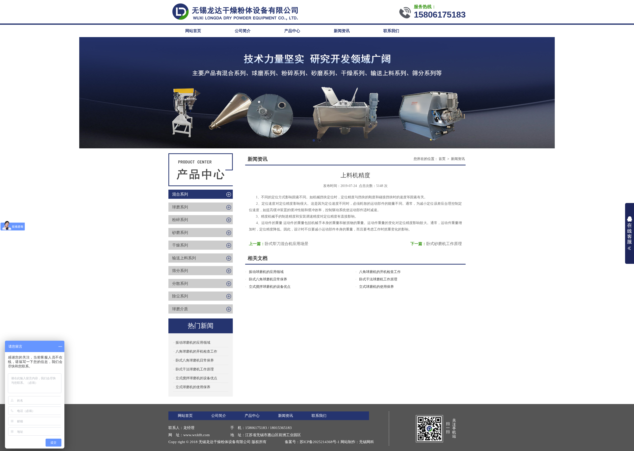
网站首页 (193, 31)
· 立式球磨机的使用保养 (191, 387)
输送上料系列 (184, 258)
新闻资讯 (342, 31)
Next (625, 92)
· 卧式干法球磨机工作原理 (193, 369)
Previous (8, 92)
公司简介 (243, 31)
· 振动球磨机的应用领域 (191, 342)
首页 (442, 159)
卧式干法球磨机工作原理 (378, 279)
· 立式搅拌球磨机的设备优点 (195, 378)
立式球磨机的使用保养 (376, 287)
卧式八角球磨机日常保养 (268, 279)
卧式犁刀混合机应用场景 (286, 244)
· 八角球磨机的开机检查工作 (195, 351)
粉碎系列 (180, 220)
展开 (629, 233)
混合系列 (180, 194)
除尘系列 (180, 296)
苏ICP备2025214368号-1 (320, 442)
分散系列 (180, 283)
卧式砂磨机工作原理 (444, 244)
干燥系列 (180, 245)
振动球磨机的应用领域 (266, 272)
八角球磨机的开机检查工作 (380, 272)
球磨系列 (180, 207)
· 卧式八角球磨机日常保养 (193, 360)
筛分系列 (180, 271)
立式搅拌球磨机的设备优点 (270, 287)
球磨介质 (180, 309)
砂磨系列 (180, 232)
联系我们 (391, 31)
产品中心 (292, 31)
